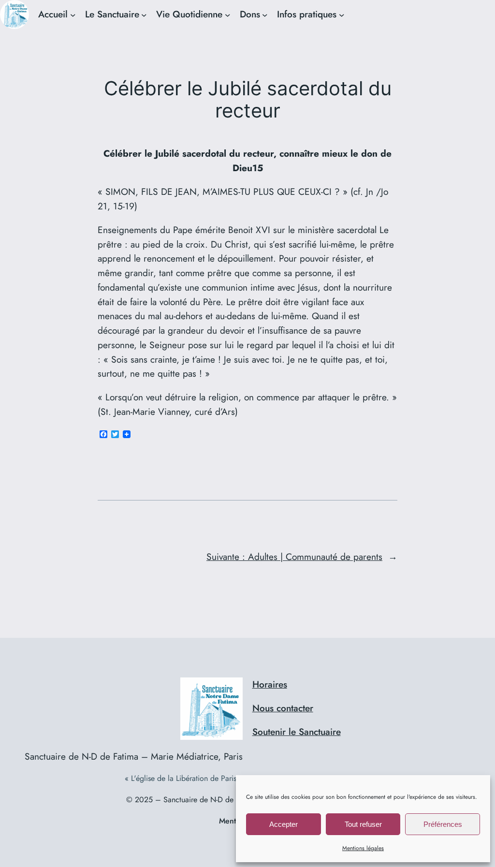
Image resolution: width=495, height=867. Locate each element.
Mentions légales (363, 848)
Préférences (442, 824)
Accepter (283, 824)
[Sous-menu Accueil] (73, 14)
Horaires (269, 684)
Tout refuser (363, 824)
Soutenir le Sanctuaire (296, 731)
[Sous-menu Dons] (265, 14)
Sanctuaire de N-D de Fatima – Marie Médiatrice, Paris (134, 756)
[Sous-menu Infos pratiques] (342, 14)
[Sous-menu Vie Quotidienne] (228, 14)
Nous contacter (282, 708)
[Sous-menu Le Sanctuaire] (144, 14)
